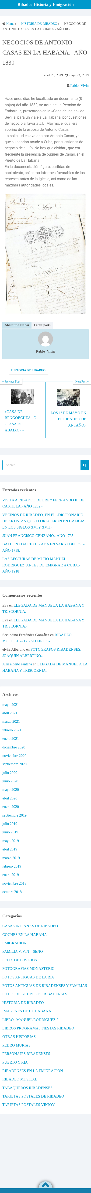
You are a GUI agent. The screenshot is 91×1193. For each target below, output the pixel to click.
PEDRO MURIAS (16, 1045)
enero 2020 (10, 807)
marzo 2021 (11, 721)
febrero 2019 (11, 866)
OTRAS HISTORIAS (19, 1037)
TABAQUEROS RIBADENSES (27, 1088)
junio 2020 (10, 781)
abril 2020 (9, 798)
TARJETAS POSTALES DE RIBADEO (33, 1096)
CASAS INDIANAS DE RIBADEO (30, 926)
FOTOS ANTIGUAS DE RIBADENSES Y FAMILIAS (44, 986)
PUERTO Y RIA (15, 1062)
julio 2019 (9, 824)
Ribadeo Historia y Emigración (46, 4)
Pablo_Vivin (79, 86)
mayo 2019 (10, 841)
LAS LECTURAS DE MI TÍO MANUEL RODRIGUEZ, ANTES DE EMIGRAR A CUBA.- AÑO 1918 (41, 565)
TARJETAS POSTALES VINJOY (28, 1105)
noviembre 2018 (14, 883)
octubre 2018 (12, 892)
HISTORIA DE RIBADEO (28, 370)
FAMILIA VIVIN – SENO (22, 951)
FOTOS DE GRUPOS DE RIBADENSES (34, 994)
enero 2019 (10, 875)
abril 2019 (9, 849)
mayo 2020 (10, 790)
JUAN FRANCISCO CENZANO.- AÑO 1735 (38, 536)
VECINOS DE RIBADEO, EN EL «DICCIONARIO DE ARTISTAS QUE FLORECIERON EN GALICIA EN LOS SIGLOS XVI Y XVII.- (43, 521)
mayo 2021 (10, 705)
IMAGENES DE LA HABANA (26, 1011)
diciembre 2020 (13, 747)
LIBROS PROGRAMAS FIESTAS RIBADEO (38, 1028)
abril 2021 (9, 713)
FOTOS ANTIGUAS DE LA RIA (28, 977)
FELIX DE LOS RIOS (19, 960)
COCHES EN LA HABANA (24, 935)
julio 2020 (9, 773)
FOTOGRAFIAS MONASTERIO (28, 968)
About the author (17, 325)
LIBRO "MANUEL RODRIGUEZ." (30, 1020)
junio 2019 (10, 832)
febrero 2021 (11, 730)
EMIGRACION (14, 943)
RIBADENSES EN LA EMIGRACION (32, 1071)
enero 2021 (10, 739)
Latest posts (42, 325)
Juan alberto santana (17, 664)
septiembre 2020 (14, 764)
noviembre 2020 (14, 756)
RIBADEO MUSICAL (19, 1079)
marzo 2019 (11, 858)
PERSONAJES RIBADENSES (26, 1054)
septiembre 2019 (14, 815)
